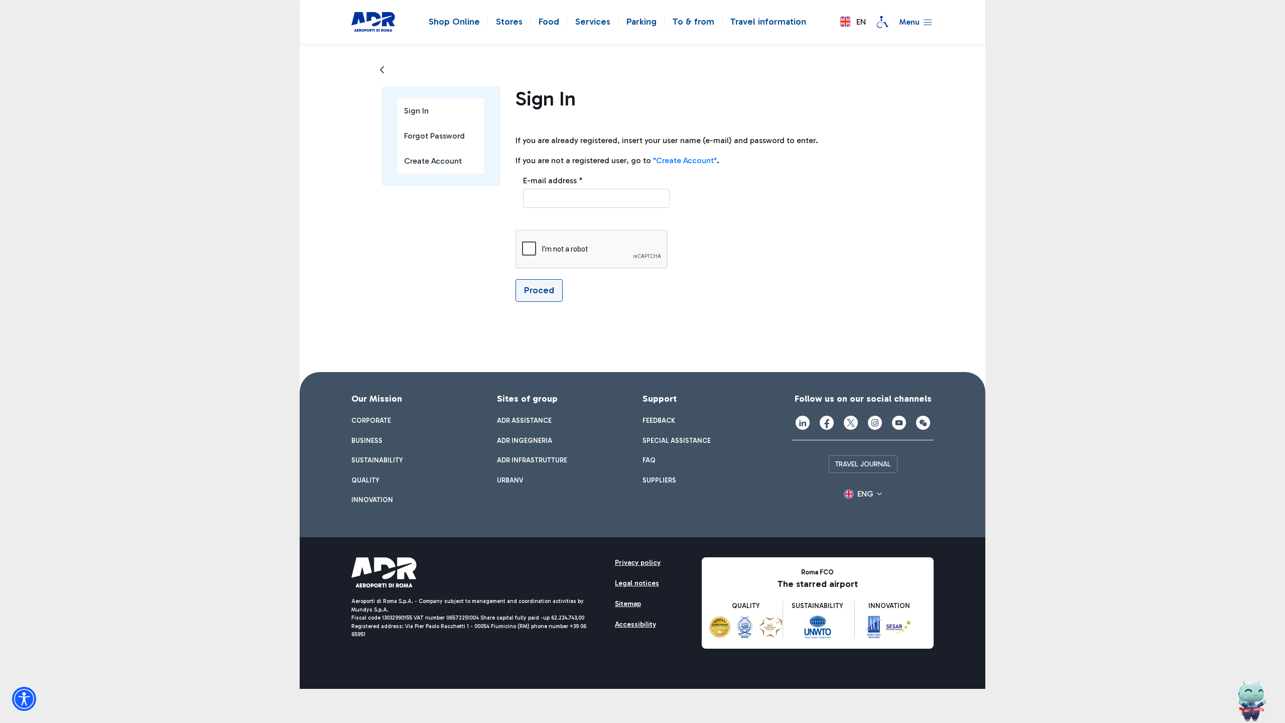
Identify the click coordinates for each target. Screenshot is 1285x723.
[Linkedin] (803, 423)
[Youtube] (899, 423)
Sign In (416, 110)
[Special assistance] (882, 22)
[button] (853, 22)
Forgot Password (434, 136)
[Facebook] (827, 423)
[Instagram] (875, 423)
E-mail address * (553, 180)
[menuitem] (371, 421)
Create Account (433, 161)
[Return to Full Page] (382, 70)
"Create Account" (685, 160)
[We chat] (923, 423)
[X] (851, 423)
